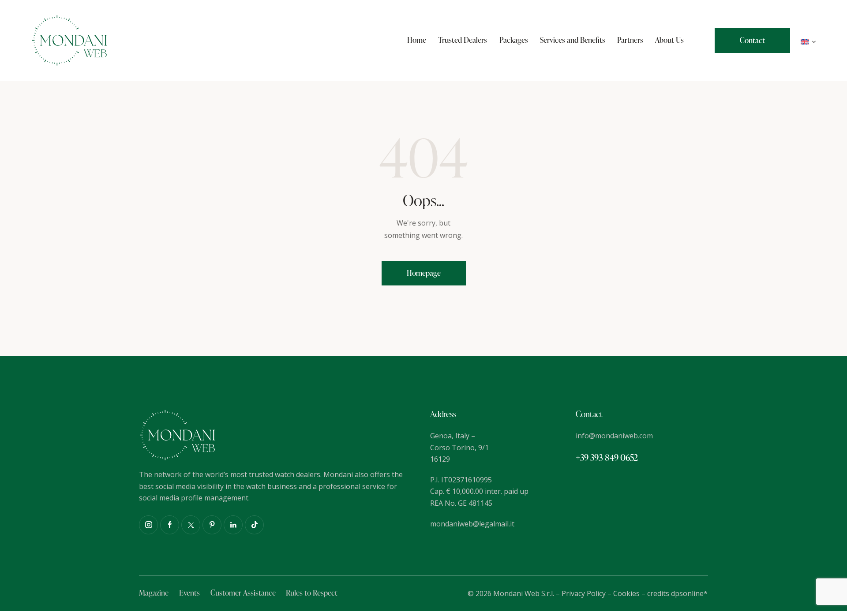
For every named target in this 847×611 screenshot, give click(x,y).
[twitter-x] (190, 524)
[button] (808, 41)
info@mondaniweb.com (614, 436)
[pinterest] (211, 524)
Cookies (626, 593)
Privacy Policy (584, 593)
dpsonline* (689, 593)
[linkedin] (233, 524)
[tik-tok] (254, 524)
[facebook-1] (169, 524)
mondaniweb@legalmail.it (472, 524)
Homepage (424, 273)
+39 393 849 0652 (607, 457)
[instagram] (148, 524)
